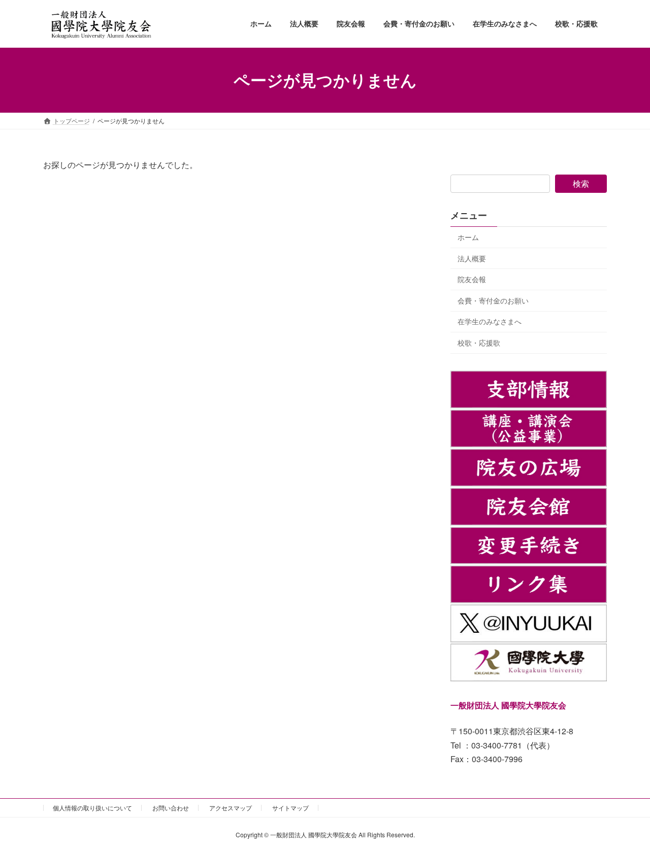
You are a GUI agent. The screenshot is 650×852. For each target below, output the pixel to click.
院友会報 (472, 279)
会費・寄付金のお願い (493, 300)
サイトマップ (290, 807)
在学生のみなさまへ (490, 321)
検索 (581, 183)
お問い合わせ (170, 807)
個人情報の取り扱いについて (92, 807)
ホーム (468, 237)
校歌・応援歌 (479, 342)
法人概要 (472, 258)
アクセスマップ (230, 807)
